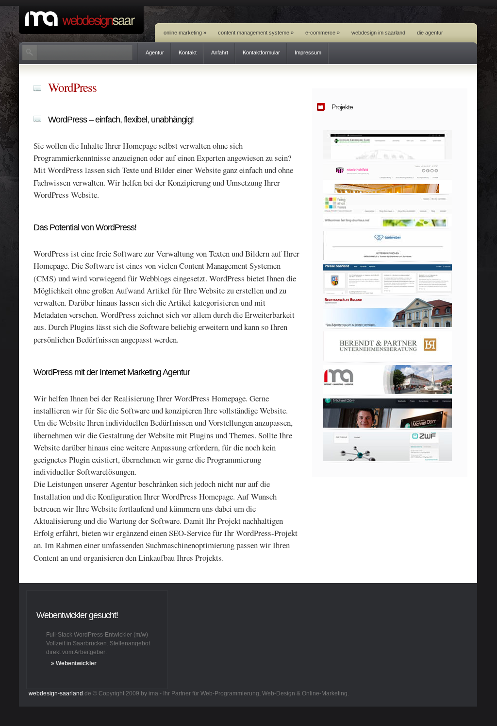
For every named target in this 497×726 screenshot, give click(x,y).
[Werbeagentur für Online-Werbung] (385, 379)
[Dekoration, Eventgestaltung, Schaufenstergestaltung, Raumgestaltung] (385, 178)
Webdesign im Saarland (378, 32)
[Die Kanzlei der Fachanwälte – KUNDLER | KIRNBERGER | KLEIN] (385, 144)
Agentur (155, 52)
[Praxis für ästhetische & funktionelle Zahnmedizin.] (385, 413)
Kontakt (188, 52)
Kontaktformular (261, 52)
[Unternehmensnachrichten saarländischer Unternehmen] (385, 278)
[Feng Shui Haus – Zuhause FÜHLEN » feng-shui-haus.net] (385, 211)
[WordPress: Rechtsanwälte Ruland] (385, 312)
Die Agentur (430, 32)
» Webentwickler (74, 663)
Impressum (308, 52)
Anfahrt (219, 52)
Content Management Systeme (256, 32)
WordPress (72, 87)
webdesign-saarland (56, 693)
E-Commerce (322, 32)
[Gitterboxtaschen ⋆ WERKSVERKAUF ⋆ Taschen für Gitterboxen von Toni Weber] (385, 245)
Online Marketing (185, 32)
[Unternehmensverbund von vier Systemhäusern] (385, 446)
